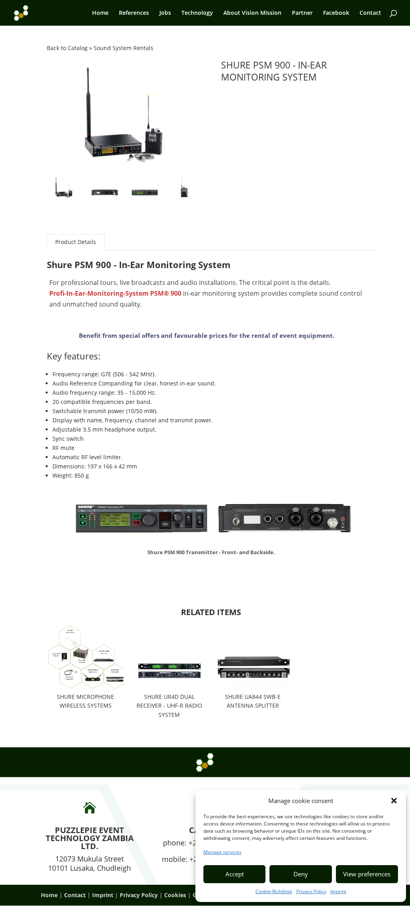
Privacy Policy (311, 891)
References (134, 13)
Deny (300, 874)
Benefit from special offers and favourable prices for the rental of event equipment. (206, 335)
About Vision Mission (252, 13)
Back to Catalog (68, 48)
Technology (197, 13)
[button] (394, 801)
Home (100, 13)
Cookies (175, 895)
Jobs (165, 13)
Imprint (338, 891)
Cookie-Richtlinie (273, 891)
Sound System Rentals (123, 48)
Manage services (222, 852)
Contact (370, 13)
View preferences (366, 874)
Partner (302, 13)
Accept (234, 874)
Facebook (336, 13)
